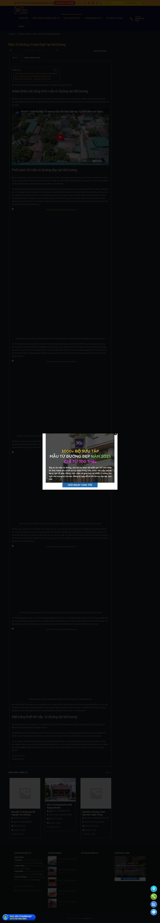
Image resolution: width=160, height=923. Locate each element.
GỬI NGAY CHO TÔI (80, 484)
